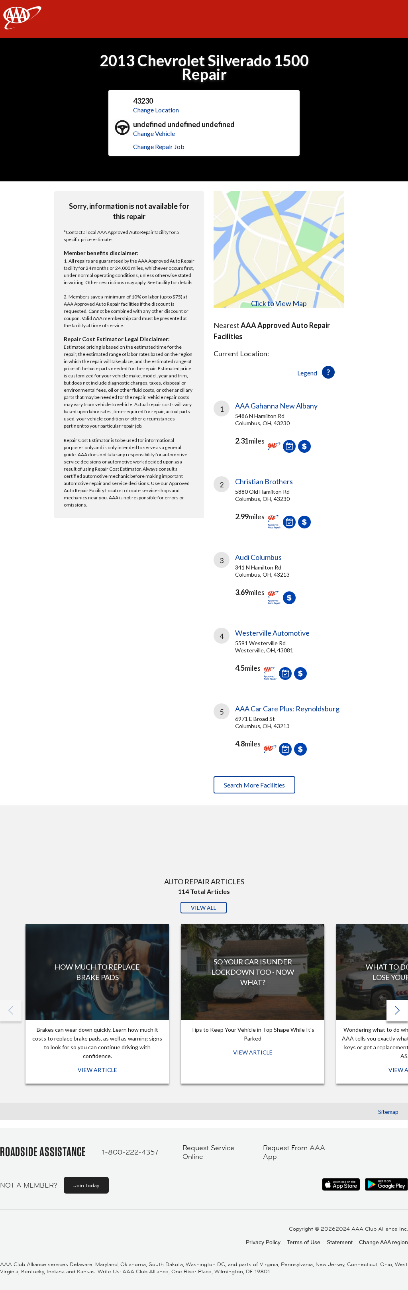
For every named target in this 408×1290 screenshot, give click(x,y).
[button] (397, 1010)
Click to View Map (279, 303)
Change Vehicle (154, 133)
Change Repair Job (158, 146)
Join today (86, 1185)
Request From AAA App (294, 1152)
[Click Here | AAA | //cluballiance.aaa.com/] (22, 24)
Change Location (156, 110)
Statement (340, 1242)
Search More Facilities (254, 785)
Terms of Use (303, 1242)
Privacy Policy (263, 1242)
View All (203, 907)
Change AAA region (383, 1242)
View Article (97, 1069)
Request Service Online (208, 1152)
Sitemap (388, 1111)
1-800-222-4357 (130, 1152)
